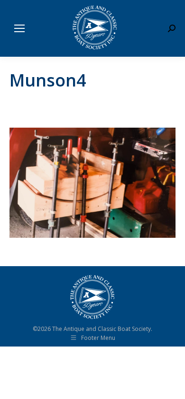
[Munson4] (92, 183)
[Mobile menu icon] (19, 28)
